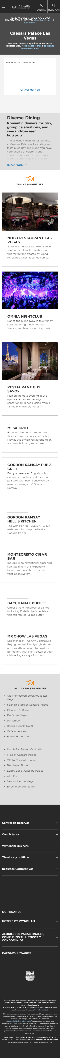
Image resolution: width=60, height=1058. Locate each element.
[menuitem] (3, 6)
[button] (30, 921)
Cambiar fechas (42, 20)
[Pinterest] (44, 890)
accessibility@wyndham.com (19, 1021)
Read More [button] (15, 165)
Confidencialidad (41, 1010)
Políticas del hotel (30, 89)
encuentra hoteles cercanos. (37, 47)
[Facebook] (16, 890)
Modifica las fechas (31, 46)
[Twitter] (30, 890)
